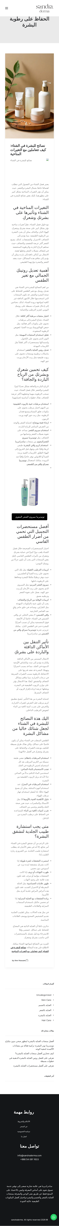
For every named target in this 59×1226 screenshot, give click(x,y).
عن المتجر (23, 1126)
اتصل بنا (24, 1136)
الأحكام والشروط (24, 1121)
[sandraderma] (45, 8)
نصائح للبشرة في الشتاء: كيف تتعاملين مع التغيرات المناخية (28, 149)
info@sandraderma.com (29, 1155)
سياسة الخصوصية (23, 1131)
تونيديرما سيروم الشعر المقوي (29, 516)
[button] (6, 8)
